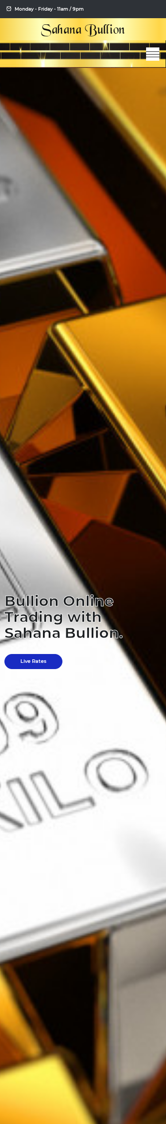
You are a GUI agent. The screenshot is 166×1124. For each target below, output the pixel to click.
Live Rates (33, 661)
